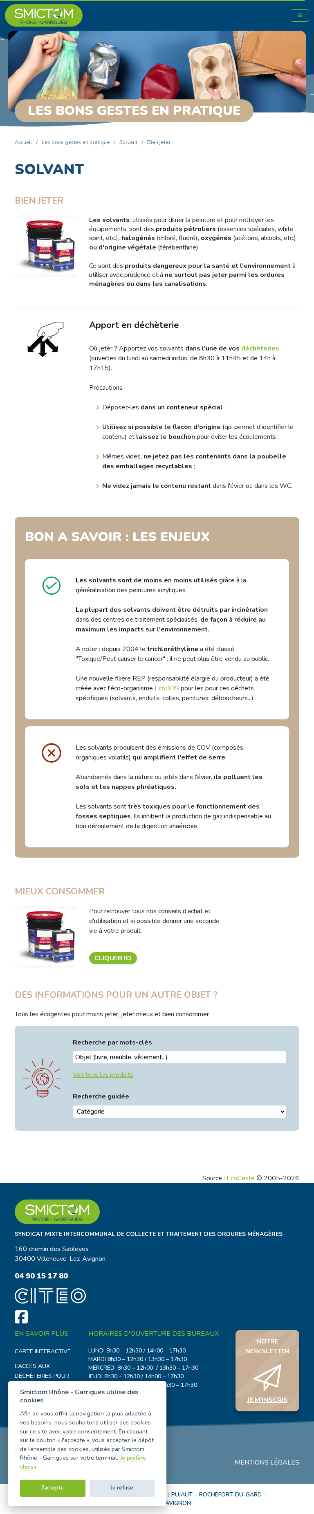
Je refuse (122, 1488)
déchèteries (260, 348)
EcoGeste (241, 1178)
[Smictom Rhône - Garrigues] (157, 1212)
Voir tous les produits (103, 1074)
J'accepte (52, 1488)
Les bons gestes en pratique (76, 142)
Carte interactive (43, 1351)
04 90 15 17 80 (41, 1276)
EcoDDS (167, 688)
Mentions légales (267, 1462)
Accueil (23, 142)
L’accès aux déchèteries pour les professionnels (45, 1376)
